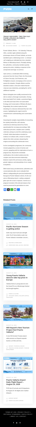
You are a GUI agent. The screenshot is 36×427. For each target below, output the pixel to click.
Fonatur (11, 348)
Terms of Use (11, 412)
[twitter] (21, 2)
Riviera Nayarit (19, 348)
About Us (15, 416)
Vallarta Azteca (24, 295)
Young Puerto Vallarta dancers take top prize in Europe (16, 277)
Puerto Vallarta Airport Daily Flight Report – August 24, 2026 (16, 382)
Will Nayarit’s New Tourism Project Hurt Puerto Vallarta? (17, 330)
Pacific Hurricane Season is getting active (17, 228)
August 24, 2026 (11, 224)
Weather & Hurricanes (15, 242)
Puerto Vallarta (26, 45)
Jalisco (21, 245)
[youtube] (24, 2)
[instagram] (27, 2)
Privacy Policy (24, 412)
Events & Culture (14, 293)
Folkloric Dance (14, 295)
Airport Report (13, 398)
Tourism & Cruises (19, 346)
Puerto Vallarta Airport (16, 400)
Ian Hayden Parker (11, 45)
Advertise (23, 4)
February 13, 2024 (11, 43)
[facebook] (18, 2)
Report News (10, 4)
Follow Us (17, 4)
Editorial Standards (12, 414)
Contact (23, 416)
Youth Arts (9, 297)
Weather (26, 245)
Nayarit (11, 346)
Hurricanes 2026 (13, 245)
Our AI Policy (27, 414)
